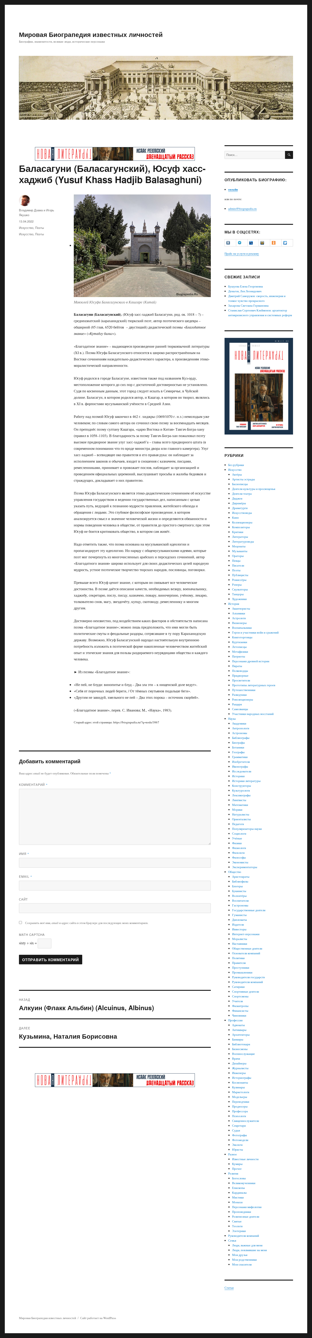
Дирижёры (239, 503)
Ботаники (238, 747)
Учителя (237, 1001)
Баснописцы (240, 484)
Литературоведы (243, 541)
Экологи (237, 1145)
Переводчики (240, 1102)
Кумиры (237, 1164)
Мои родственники (244, 1260)
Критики (237, 532)
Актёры (237, 474)
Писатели (238, 565)
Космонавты (240, 1082)
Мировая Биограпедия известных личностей (91, 34)
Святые (237, 1221)
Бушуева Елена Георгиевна (245, 286)
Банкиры (237, 1039)
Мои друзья (239, 1255)
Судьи (236, 1130)
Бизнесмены (240, 1049)
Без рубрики (236, 465)
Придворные (240, 675)
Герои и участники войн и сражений (255, 632)
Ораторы (238, 556)
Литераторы (240, 537)
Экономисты (240, 862)
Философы (239, 857)
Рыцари (237, 704)
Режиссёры (239, 580)
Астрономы (239, 733)
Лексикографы (241, 795)
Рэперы (237, 584)
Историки (238, 776)
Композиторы (241, 527)
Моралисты (239, 939)
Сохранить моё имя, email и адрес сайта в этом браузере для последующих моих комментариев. (86, 923)
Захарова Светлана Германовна (248, 305)
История (233, 604)
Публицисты (240, 575)
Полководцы (240, 671)
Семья (232, 1240)
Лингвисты (239, 800)
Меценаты (239, 546)
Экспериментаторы (244, 867)
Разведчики (239, 695)
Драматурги (240, 508)
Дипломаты (239, 920)
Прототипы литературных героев (253, 685)
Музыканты (239, 551)
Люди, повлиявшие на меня (249, 1250)
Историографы (241, 1078)
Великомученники (243, 1183)
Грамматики (240, 757)
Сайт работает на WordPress (98, 1318)
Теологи (237, 1226)
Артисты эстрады (243, 479)
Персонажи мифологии (247, 1207)
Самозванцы (240, 709)
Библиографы (240, 738)
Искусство (26, 227)
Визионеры (239, 623)
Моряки (237, 809)
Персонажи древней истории (250, 661)
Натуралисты (240, 814)
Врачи (236, 1058)
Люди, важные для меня (247, 1245)
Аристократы (240, 877)
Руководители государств (248, 977)
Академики (239, 723)
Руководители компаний (247, 982)
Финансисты (240, 1011)
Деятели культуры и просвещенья (253, 489)
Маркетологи (240, 1092)
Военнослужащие (243, 1054)
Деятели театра (242, 494)
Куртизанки (239, 642)
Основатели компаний (246, 953)
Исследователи (241, 771)
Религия (233, 1173)
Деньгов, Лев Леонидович (245, 291)
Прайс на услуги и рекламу (242, 253)
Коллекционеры (242, 522)
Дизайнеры (239, 1063)
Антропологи (240, 728)
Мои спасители (242, 1264)
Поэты (39, 227)
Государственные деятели (248, 910)
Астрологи (239, 618)
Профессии (235, 1020)
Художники (239, 599)
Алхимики (238, 613)
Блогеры (237, 886)
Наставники (239, 944)
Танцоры (238, 594)
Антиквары (239, 1030)
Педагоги (238, 824)
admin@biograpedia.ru (242, 209)
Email (25, 876)
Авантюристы (241, 608)
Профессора (240, 1111)
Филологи (238, 853)
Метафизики (240, 652)
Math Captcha (32, 934)
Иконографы (240, 766)
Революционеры (242, 699)
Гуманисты (239, 915)
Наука (232, 719)
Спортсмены (240, 996)
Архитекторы (241, 1035)
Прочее (237, 1169)
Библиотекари (241, 1044)
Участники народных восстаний (253, 714)
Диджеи (237, 498)
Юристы (237, 1149)
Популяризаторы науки (247, 829)
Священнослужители (245, 1121)
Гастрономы (240, 905)
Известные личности (245, 1159)
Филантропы (240, 1006)
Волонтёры (239, 896)
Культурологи (241, 790)
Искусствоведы (242, 513)
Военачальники (242, 628)
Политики (238, 958)
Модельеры (239, 1097)
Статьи (229, 1288)
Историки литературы (246, 781)
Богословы (239, 1178)
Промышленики (242, 972)
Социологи (239, 833)
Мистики (238, 1197)
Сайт (23, 899)
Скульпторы (240, 589)
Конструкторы (241, 786)
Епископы (238, 1188)
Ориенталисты (241, 819)
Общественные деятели (247, 948)
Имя (24, 853)
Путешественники (243, 690)
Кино (235, 517)
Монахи (237, 1202)
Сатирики (238, 987)
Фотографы (239, 1135)
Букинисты (239, 891)
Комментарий (33, 784)
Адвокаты (238, 1025)
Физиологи (239, 848)
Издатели (238, 924)
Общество (234, 872)
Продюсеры (240, 1106)
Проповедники (241, 1212)
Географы (238, 752)
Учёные (237, 838)
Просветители (241, 680)
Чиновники (239, 1015)
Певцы (236, 561)
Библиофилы (240, 881)
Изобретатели (241, 762)
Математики (240, 805)
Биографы (238, 742)
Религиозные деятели (245, 1216)
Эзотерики (239, 1231)
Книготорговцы (242, 637)
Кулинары (238, 1087)
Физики (237, 843)
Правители (239, 963)
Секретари (239, 1125)
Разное (232, 1154)
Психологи (239, 1116)
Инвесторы (239, 929)
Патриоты (238, 656)
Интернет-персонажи (245, 934)
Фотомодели (240, 1140)
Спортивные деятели (245, 991)
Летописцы (239, 647)
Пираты (237, 666)
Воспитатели (240, 900)
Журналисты (240, 1068)
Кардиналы (239, 1192)
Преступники (240, 967)
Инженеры (239, 1073)
